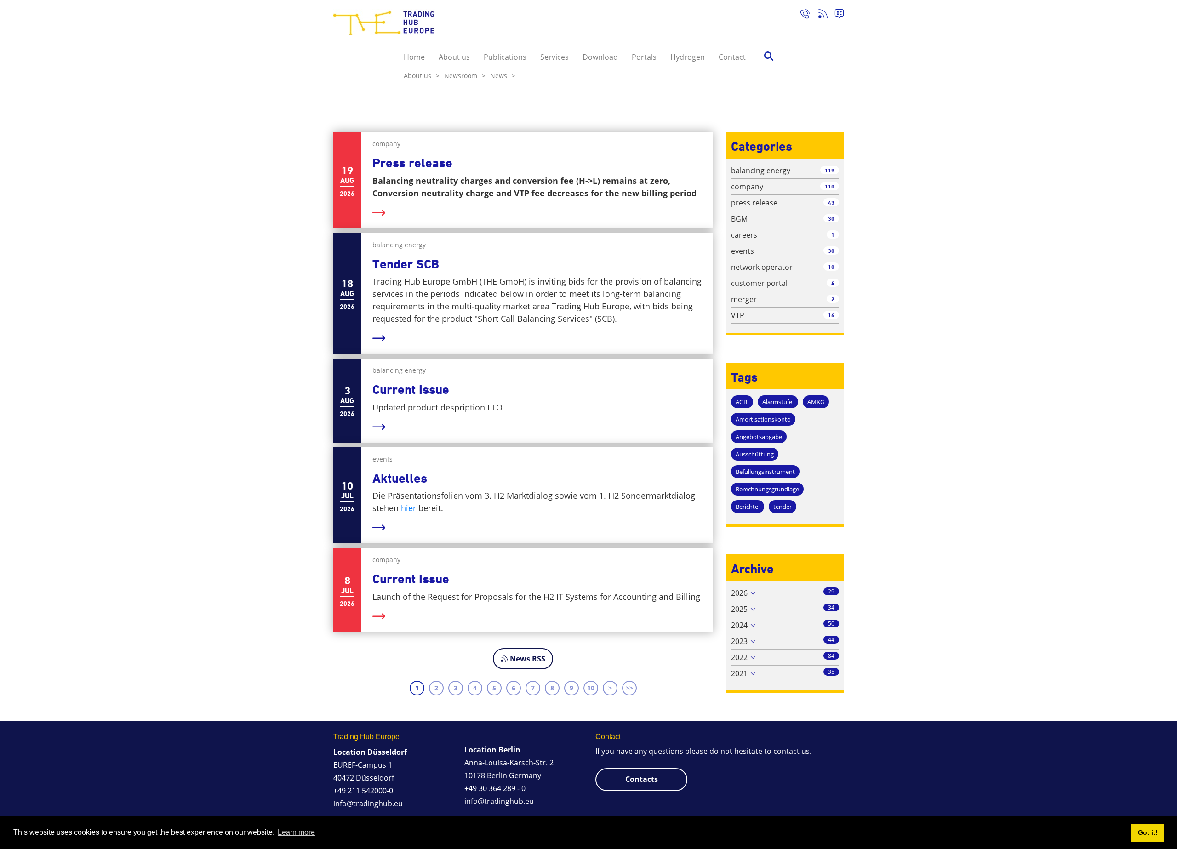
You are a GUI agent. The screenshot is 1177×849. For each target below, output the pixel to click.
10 (590, 688)
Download (600, 57)
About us (454, 57)
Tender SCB (405, 264)
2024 (739, 625)
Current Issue (410, 389)
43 (831, 202)
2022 (739, 657)
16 (831, 315)
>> (629, 688)
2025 (739, 609)
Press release (412, 163)
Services (554, 57)
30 (831, 218)
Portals (644, 57)
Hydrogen (687, 57)
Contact (732, 57)
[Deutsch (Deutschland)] (836, 15)
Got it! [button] (1148, 832)
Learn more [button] (296, 832)
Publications (505, 57)
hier (409, 507)
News (502, 75)
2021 (739, 673)
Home (414, 57)
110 (829, 186)
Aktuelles (399, 478)
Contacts (641, 779)
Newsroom (465, 75)
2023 (739, 641)
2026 (739, 593)
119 (829, 170)
